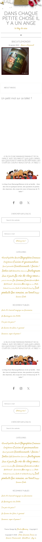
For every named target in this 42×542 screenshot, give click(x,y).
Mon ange (25, 284)
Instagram (34, 271)
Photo (36, 284)
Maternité (32, 280)
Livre (26, 280)
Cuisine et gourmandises (25, 262)
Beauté (17, 257)
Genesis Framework (13, 538)
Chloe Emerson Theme (27, 535)
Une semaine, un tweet (22, 293)
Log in (34, 538)
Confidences (8, 262)
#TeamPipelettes (8, 257)
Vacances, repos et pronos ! (11, 333)
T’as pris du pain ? (8, 322)
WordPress (26, 538)
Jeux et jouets (8, 276)
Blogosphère (26, 258)
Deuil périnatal (8, 266)
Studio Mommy (22, 529)
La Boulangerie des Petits (11, 316)
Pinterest (5, 288)
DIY (10, 271)
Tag (33, 288)
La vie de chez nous (26, 276)
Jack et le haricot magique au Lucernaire (17, 310)
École (24, 296)
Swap (30, 288)
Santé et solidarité (22, 288)
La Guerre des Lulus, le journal (13, 328)
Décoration (16, 271)
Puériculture (12, 288)
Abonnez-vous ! (21, 241)
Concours (36, 258)
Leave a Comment (27, 45)
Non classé (32, 284)
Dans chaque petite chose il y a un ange (21, 18)
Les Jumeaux (18, 280)
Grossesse (24, 271)
